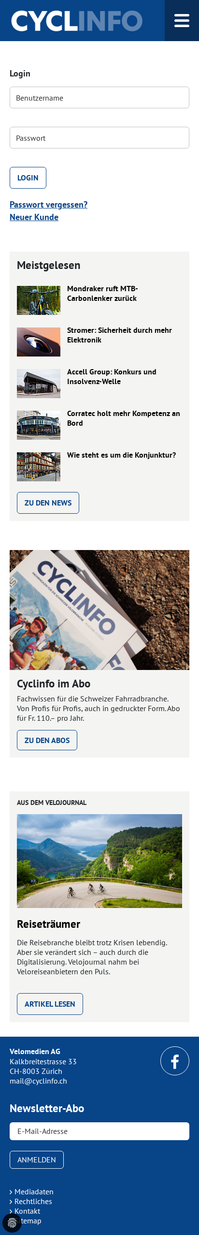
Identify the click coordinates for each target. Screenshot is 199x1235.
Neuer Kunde (34, 217)
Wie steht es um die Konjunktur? (121, 455)
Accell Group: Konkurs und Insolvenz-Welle (111, 377)
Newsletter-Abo (47, 1108)
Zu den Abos (47, 740)
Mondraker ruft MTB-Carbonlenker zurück (102, 293)
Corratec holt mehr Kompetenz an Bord (123, 418)
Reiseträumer (48, 924)
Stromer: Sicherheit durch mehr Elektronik (119, 335)
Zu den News (48, 503)
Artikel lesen (50, 1004)
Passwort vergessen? (48, 204)
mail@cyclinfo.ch (38, 1081)
